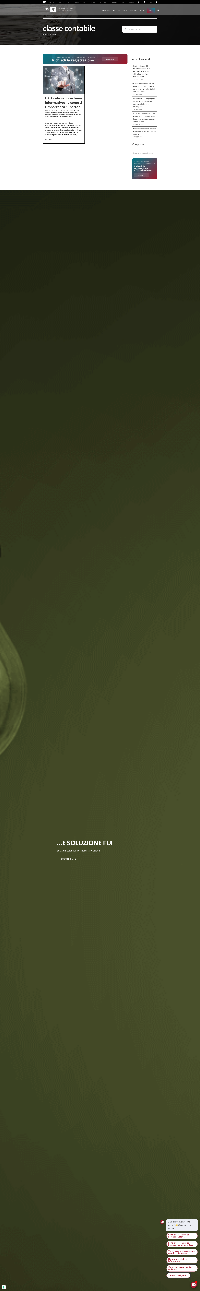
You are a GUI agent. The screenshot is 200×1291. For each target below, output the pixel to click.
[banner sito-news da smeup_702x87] (85, 54)
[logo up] (44, 1)
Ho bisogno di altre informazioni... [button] (177, 1260)
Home (45, 35)
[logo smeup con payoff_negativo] (58, 7)
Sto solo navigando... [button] (178, 1275)
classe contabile (71, 114)
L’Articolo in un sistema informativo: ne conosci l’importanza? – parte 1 (63, 102)
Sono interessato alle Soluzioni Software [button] (178, 1235)
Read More (48, 140)
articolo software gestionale (68, 112)
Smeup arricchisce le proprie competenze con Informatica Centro (144, 131)
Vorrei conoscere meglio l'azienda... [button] (180, 1268)
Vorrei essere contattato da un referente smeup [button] (181, 1252)
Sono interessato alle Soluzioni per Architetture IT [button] (182, 1243)
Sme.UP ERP (69, 117)
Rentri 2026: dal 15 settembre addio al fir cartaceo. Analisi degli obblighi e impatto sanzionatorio (141, 71)
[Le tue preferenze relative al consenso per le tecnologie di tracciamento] (4, 1287)
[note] (182, 1225)
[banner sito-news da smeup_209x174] (144, 159)
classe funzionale (56, 117)
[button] (158, 10)
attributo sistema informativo (55, 114)
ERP (67, 110)
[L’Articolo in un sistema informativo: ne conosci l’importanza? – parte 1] (63, 80)
